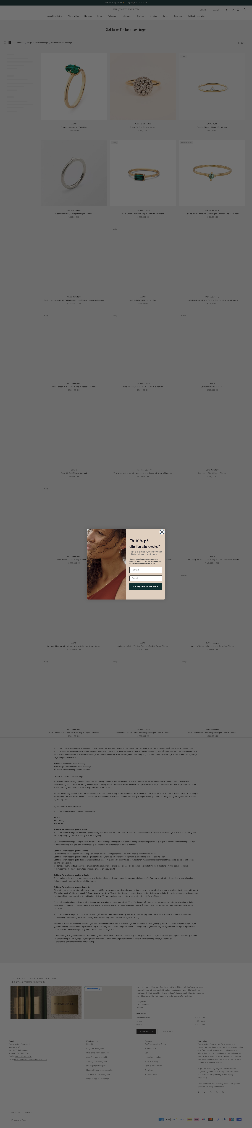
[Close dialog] (162, 532)
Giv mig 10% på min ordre (145, 587)
